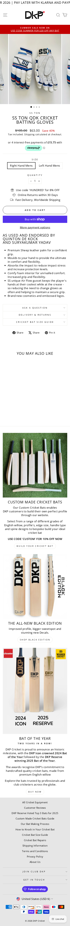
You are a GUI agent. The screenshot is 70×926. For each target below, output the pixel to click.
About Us (35, 862)
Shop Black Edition (35, 639)
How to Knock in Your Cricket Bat (35, 829)
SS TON (35, 112)
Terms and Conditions (35, 851)
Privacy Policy (35, 856)
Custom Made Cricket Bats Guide (35, 818)
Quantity (35, 175)
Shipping (29, 134)
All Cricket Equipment (35, 802)
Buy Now (35, 791)
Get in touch (34, 879)
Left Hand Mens (49, 165)
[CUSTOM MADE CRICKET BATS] (35, 465)
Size (35, 159)
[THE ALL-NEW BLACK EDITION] (35, 586)
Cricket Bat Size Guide (35, 321)
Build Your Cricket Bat (35, 546)
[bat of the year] (35, 691)
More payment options (35, 227)
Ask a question (35, 307)
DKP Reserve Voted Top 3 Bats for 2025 (35, 813)
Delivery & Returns (35, 314)
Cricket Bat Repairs (35, 840)
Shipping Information (35, 845)
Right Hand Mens (21, 165)
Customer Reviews (35, 807)
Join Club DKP (34, 871)
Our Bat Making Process (35, 823)
